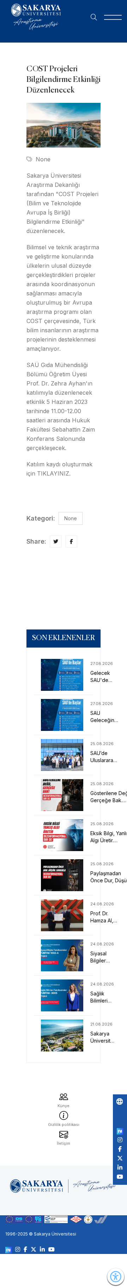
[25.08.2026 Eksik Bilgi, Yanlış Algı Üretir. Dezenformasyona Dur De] (63, 835)
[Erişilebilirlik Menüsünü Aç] (115, 1276)
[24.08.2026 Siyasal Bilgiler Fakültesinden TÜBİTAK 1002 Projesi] (63, 955)
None (43, 159)
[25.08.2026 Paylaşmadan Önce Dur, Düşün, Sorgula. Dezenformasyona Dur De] (63, 875)
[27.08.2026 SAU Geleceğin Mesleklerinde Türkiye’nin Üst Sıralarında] (63, 715)
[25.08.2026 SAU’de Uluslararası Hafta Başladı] (63, 755)
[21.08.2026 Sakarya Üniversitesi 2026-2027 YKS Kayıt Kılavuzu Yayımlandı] (63, 1035)
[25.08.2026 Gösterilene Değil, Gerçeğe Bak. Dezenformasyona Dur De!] (63, 795)
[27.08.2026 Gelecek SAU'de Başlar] (63, 675)
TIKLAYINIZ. (54, 473)
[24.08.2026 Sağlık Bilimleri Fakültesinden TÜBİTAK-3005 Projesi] (63, 995)
